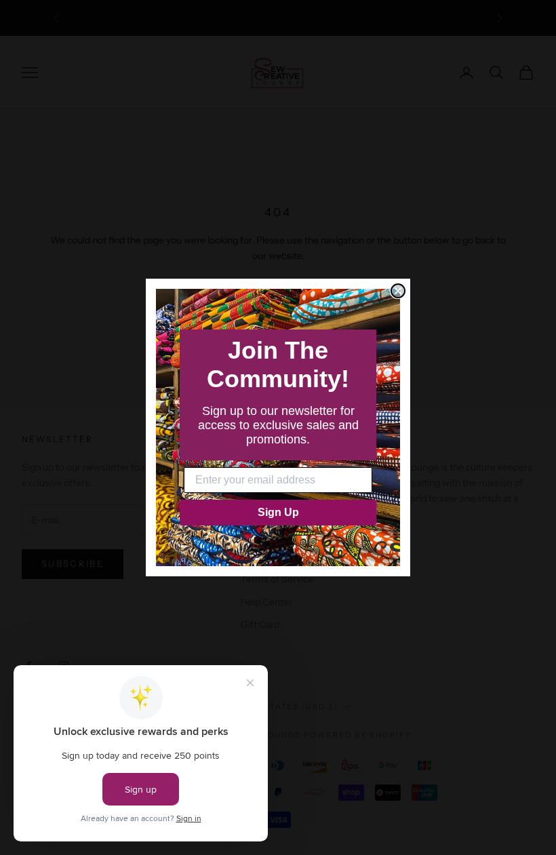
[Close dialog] (398, 291)
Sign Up (278, 512)
